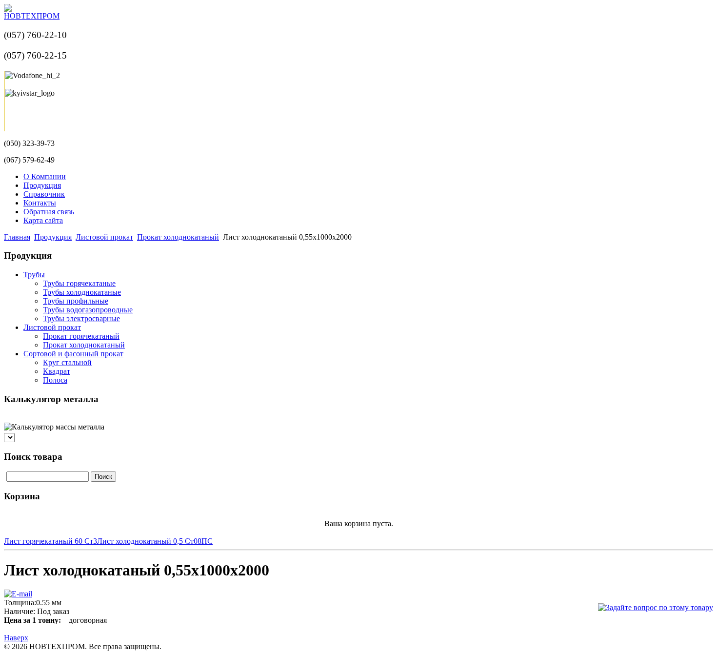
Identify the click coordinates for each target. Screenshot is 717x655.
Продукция (53, 237)
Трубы (34, 274)
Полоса (55, 380)
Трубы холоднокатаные (82, 292)
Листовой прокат (104, 237)
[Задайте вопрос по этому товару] (655, 607)
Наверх (16, 638)
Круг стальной (67, 362)
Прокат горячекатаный (81, 336)
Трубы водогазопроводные (88, 310)
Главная (17, 237)
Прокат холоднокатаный (178, 237)
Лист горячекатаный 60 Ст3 (50, 541)
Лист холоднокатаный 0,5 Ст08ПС (155, 541)
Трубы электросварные (81, 318)
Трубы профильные (75, 301)
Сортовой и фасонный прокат (73, 353)
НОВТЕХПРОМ (32, 16)
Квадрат (56, 371)
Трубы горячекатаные (79, 283)
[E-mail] (18, 591)
